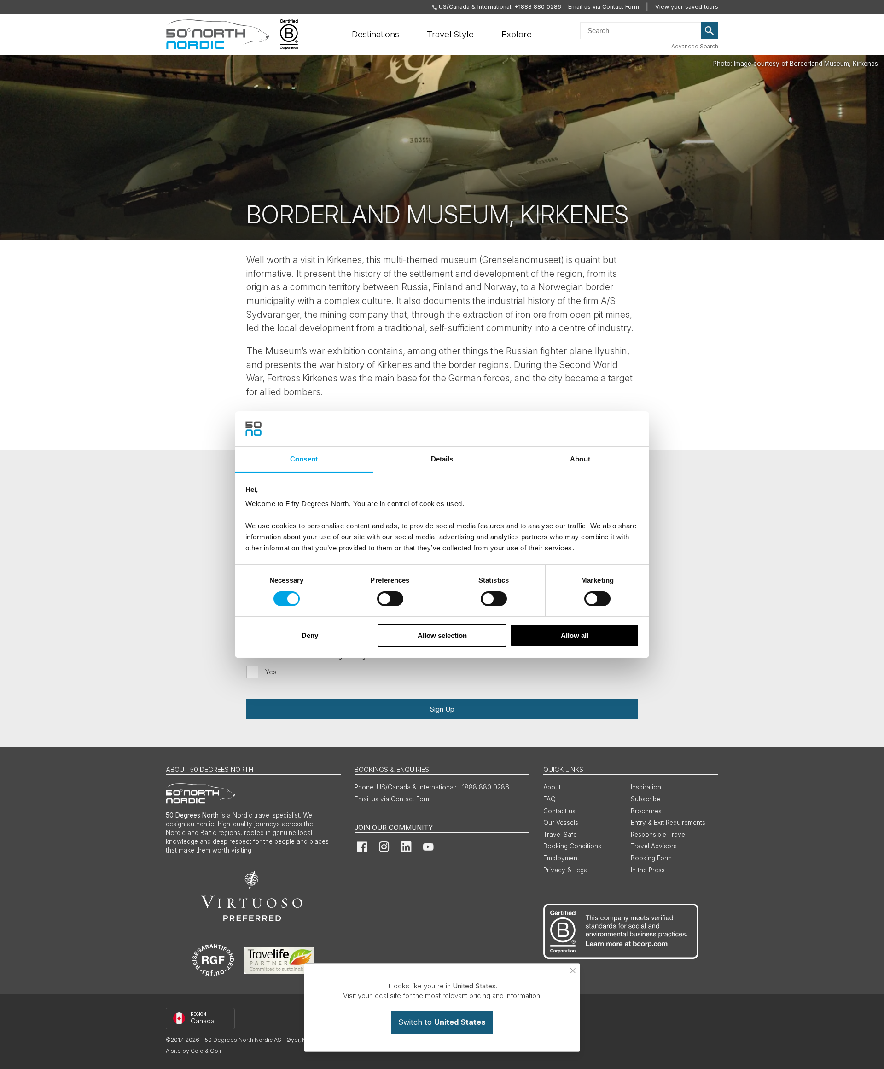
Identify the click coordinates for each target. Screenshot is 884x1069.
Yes (271, 671)
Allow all (574, 635)
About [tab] (580, 459)
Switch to (442, 1022)
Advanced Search (694, 46)
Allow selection (442, 635)
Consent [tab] (304, 459)
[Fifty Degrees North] (217, 34)
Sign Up (442, 709)
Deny (310, 635)
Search (710, 31)
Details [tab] (442, 459)
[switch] (390, 598)
